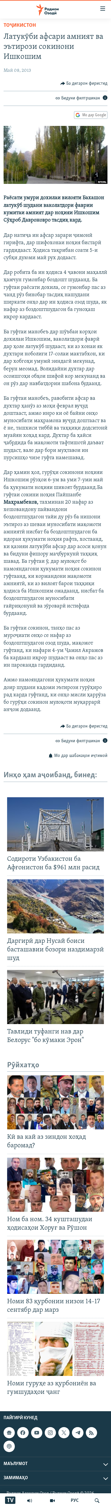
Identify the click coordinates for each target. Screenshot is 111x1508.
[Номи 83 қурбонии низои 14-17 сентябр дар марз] (55, 1267)
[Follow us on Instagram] (50, 1432)
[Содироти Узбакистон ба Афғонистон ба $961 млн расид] (55, 824)
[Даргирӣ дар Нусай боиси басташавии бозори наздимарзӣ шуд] (55, 906)
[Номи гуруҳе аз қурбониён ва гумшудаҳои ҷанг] (55, 1349)
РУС (75, 1500)
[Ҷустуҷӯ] (97, 1500)
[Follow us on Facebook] (22, 1432)
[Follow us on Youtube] (36, 1432)
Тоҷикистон (20, 25)
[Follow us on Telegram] (77, 1432)
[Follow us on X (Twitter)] (64, 1432)
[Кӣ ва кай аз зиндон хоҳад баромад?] (55, 1102)
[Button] (84, 83)
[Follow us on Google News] (9, 1432)
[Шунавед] (29, 1500)
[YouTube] (52, 1500)
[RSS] (91, 1432)
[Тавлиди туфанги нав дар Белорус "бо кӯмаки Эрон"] (55, 997)
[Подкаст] (9, 1446)
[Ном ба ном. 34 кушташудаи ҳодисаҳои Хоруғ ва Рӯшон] (55, 1185)
